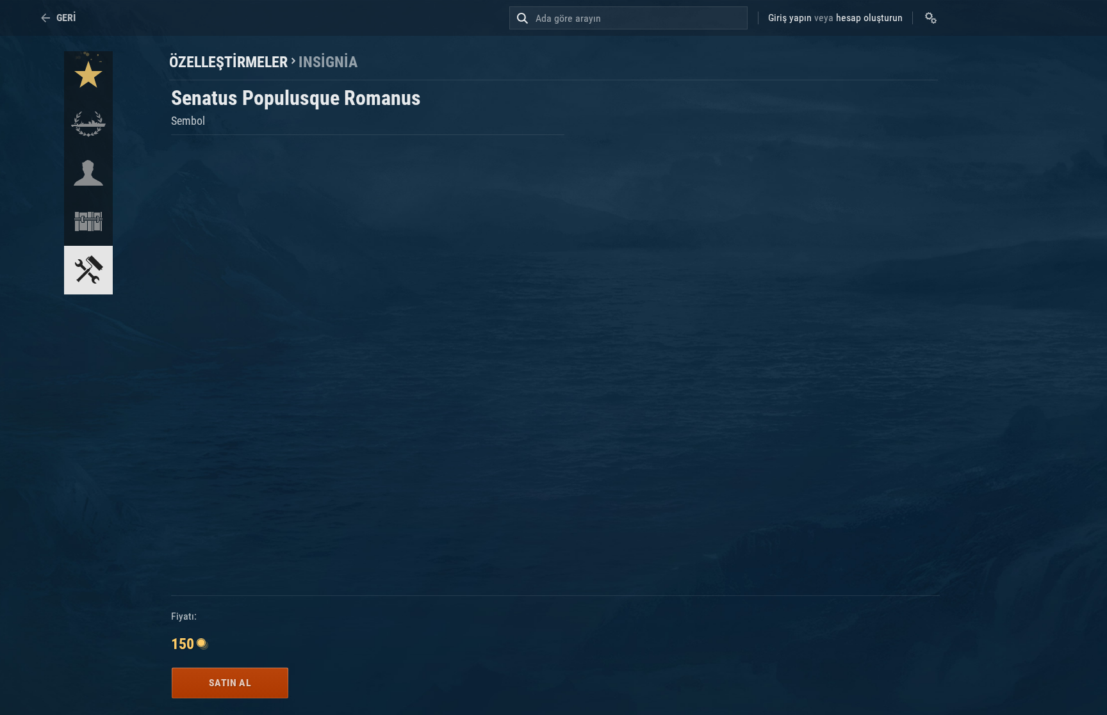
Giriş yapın (790, 18)
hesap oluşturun (869, 18)
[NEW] (88, 75)
